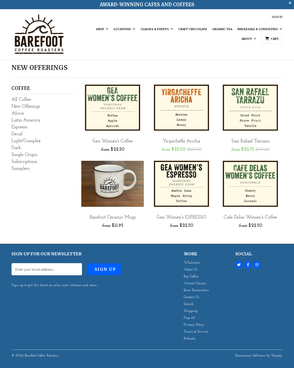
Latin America (25, 120)
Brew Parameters (196, 290)
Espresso (19, 127)
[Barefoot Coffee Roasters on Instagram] (256, 265)
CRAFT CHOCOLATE (192, 29)
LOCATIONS (123, 29)
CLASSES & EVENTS (155, 29)
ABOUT (247, 38)
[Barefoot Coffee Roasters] (39, 36)
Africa (17, 113)
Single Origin (24, 154)
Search (189, 304)
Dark (16, 148)
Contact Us (191, 297)
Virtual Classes (195, 283)
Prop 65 (189, 318)
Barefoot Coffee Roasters (41, 355)
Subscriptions (24, 161)
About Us (191, 269)
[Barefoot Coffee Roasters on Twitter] (239, 265)
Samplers (20, 168)
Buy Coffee (191, 276)
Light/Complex (26, 141)
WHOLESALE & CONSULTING (258, 29)
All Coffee (21, 99)
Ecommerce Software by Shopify (259, 355)
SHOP (100, 29)
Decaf (17, 134)
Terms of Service (196, 332)
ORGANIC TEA (222, 29)
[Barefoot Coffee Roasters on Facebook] (248, 265)
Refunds (189, 338)
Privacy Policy (194, 325)
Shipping (191, 311)
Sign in (277, 17)
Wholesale (192, 262)
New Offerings (39, 67)
